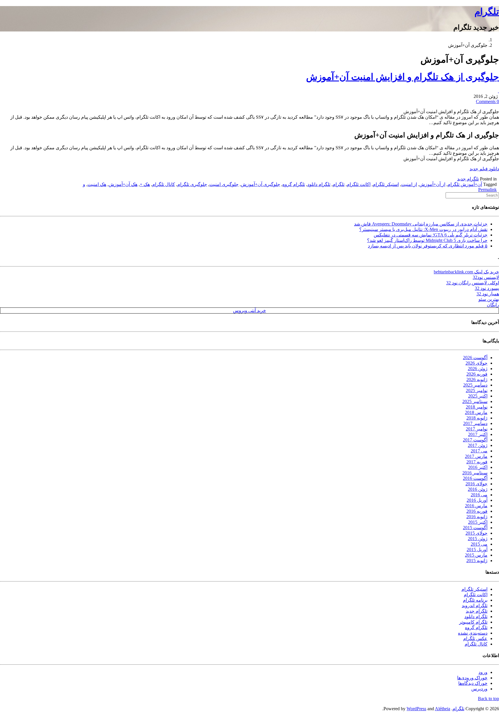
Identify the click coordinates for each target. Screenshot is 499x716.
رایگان (493, 304)
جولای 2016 (476, 483)
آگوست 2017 (475, 439)
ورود (482, 672)
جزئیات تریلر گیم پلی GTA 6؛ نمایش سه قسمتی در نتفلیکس (430, 234)
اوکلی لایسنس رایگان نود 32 (472, 282)
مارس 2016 (476, 505)
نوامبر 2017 (476, 428)
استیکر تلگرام (386, 184)
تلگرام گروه (293, 184)
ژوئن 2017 (477, 445)
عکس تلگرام (475, 638)
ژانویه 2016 (476, 516)
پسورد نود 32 (487, 288)
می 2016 (479, 494)
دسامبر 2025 (475, 385)
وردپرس (479, 688)
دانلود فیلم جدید (484, 168)
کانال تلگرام (163, 184)
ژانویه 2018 (476, 417)
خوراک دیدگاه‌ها (472, 683)
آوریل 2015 (477, 549)
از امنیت (409, 184)
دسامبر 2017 (475, 423)
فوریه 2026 (476, 374)
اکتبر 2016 (477, 467)
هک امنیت (96, 184)
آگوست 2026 (475, 357)
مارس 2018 (476, 412)
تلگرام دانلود (318, 184)
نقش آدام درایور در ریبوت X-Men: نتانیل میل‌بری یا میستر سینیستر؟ (423, 229)
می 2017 (479, 450)
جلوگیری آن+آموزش (260, 184)
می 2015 (479, 544)
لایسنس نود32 (486, 277)
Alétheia (442, 708)
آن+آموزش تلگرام (465, 184)
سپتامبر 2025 (474, 401)
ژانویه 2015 (476, 560)
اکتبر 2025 (477, 396)
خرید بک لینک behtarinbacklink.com (466, 271)
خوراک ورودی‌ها (472, 677)
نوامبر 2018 (476, 406)
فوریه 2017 (476, 461)
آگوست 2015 (475, 527)
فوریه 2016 (476, 511)
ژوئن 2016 (477, 489)
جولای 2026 (476, 363)
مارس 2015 (476, 555)
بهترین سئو (488, 299)
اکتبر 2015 (477, 522)
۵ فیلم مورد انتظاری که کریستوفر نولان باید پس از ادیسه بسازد (427, 245)
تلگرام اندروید (474, 605)
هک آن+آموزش (123, 184)
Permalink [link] (487, 189)
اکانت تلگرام (358, 184)
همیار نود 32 (487, 293)
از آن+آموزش (432, 184)
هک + (145, 184)
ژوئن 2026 (477, 368)
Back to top (488, 698)
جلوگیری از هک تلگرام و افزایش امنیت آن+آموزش (402, 77)
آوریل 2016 (477, 500)
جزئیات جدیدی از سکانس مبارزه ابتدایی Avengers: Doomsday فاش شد (420, 223)
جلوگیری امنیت (224, 184)
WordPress (416, 708)
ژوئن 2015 (477, 538)
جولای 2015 (476, 533)
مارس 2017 (476, 456)
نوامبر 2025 (476, 390)
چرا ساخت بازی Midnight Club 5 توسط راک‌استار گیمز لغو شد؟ (427, 240)
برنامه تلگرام (475, 600)
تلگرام (486, 11)
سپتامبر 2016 (474, 472)
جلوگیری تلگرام (192, 184)
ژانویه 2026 (476, 379)
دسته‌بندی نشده (472, 633)
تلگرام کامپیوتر (473, 622)
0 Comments (487, 101)
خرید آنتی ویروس (249, 310)
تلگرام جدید (468, 178)
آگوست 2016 (475, 478)
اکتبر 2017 (477, 434)
